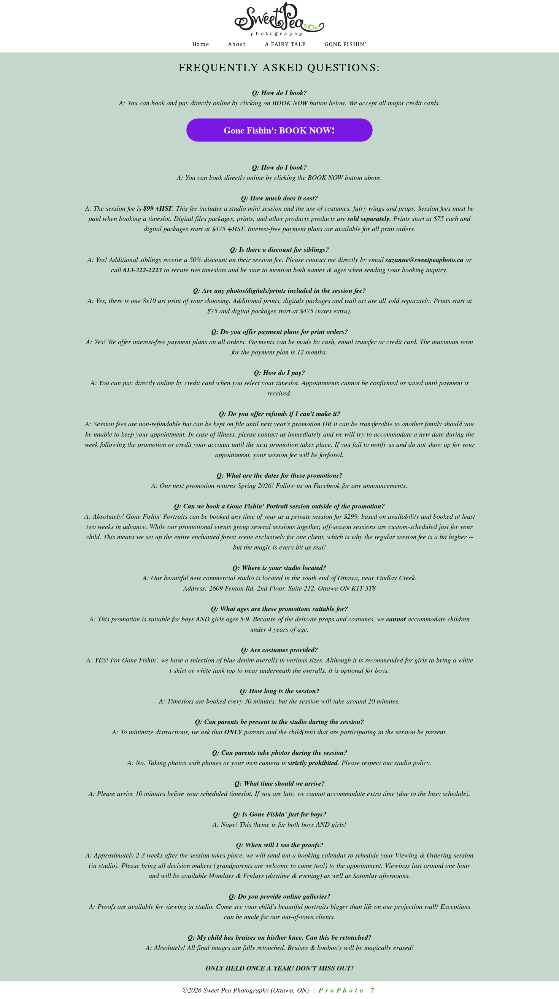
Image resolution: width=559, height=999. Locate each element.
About (237, 44)
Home (201, 44)
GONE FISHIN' (346, 44)
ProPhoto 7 (347, 990)
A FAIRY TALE (285, 44)
